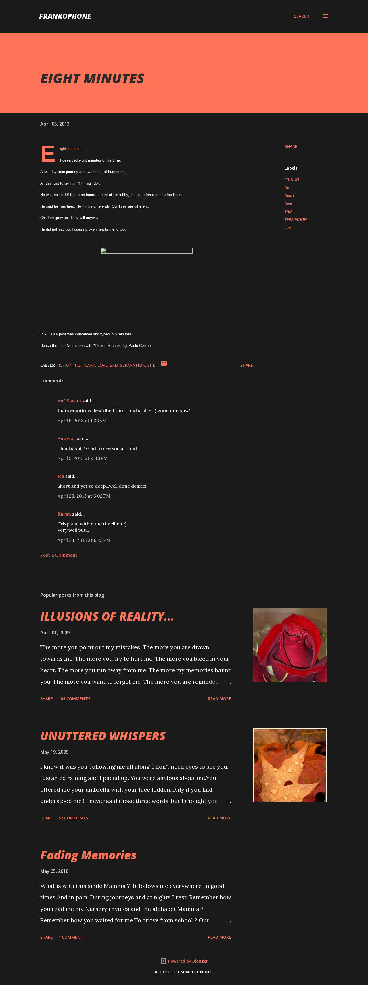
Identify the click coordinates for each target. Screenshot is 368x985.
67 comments (73, 818)
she (288, 227)
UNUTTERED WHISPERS (103, 736)
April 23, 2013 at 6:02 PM (83, 496)
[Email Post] (163, 365)
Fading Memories (88, 855)
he (287, 187)
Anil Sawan (69, 401)
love (288, 203)
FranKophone (65, 16)
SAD (288, 211)
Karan (64, 514)
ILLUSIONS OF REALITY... (107, 616)
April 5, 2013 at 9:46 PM (82, 458)
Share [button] (291, 146)
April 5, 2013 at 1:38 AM (82, 420)
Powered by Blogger (187, 961)
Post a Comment (58, 555)
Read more (219, 698)
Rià (60, 476)
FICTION (292, 179)
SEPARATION (296, 219)
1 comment (70, 937)
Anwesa (65, 438)
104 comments (74, 698)
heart (289, 195)
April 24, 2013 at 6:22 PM (83, 540)
